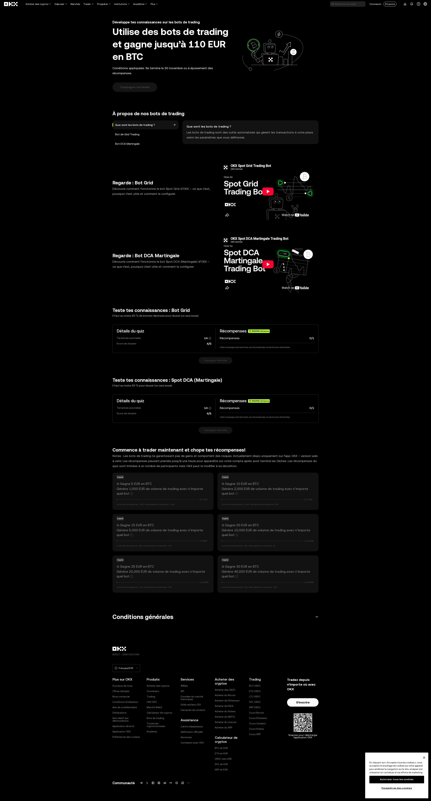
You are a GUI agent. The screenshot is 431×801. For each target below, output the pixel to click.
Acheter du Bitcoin (225, 695)
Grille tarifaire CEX (191, 704)
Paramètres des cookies (397, 788)
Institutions (120, 4)
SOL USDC (255, 702)
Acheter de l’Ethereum (227, 700)
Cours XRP (255, 734)
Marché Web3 (154, 707)
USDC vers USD (223, 758)
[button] (215, 617)
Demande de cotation (193, 710)
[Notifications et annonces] (411, 4)
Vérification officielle (192, 732)
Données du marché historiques (192, 698)
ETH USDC (255, 691)
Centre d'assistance (192, 726)
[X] (147, 783)
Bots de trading (155, 718)
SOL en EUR (221, 764)
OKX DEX (152, 702)
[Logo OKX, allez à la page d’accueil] (11, 4)
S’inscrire (303, 702)
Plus (153, 4)
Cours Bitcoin (256, 712)
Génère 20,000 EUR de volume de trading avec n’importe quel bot (161, 573)
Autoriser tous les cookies (396, 779)
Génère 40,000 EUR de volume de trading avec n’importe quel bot (266, 573)
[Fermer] (424, 757)
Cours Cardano (257, 723)
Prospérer (102, 4)
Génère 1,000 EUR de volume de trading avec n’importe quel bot (160, 491)
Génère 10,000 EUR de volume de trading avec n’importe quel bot (266, 532)
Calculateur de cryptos (159, 712)
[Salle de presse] (182, 783)
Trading (151, 696)
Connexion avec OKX (192, 742)
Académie (138, 4)
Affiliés (184, 685)
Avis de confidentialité (124, 707)
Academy (152, 731)
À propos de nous (122, 685)
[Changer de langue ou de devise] (425, 4)
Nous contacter (121, 696)
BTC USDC (255, 685)
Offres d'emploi (120, 691)
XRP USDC (254, 707)
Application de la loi (123, 726)
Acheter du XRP (223, 727)
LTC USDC (254, 696)
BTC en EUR (221, 748)
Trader (87, 4)
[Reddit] (164, 783)
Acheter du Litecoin (226, 722)
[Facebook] (153, 783)
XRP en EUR (221, 769)
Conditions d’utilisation (125, 702)
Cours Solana (256, 728)
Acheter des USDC (225, 689)
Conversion (153, 691)
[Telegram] (141, 783)
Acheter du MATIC (225, 716)
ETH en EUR (221, 753)
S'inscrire (390, 4)
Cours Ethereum (258, 718)
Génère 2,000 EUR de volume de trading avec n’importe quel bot (265, 491)
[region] (396, 775)
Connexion (375, 4)
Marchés (75, 4)
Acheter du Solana (225, 711)
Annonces (186, 737)
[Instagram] (158, 783)
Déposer (59, 4)
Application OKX (121, 731)
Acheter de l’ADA (224, 706)
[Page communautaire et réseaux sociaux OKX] (188, 783)
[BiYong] (176, 783)
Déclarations (119, 712)
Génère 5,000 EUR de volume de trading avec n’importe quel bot (160, 532)
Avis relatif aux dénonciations (120, 719)
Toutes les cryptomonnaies (156, 724)
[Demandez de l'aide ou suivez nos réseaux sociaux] (418, 4)
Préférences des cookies (126, 737)
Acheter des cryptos (37, 4)
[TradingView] (170, 783)
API (182, 691)
